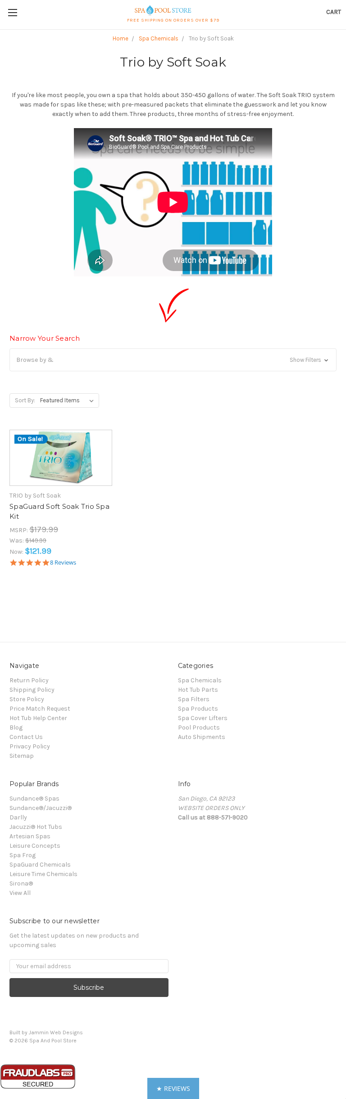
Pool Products (199, 727)
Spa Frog (22, 855)
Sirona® (21, 883)
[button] (173, 359)
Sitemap (21, 756)
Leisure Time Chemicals (43, 874)
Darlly (18, 817)
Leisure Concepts (34, 846)
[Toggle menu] (12, 12)
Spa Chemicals (200, 680)
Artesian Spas (29, 836)
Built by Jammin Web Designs (46, 1032)
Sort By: (25, 400)
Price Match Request (39, 708)
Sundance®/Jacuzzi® (40, 808)
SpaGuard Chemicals (40, 864)
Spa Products (198, 708)
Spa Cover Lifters (203, 718)
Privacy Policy (29, 746)
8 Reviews (63, 562)
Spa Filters (193, 699)
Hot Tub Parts (198, 690)
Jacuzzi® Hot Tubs (35, 827)
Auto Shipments (201, 737)
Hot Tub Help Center (38, 718)
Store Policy (26, 699)
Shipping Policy (32, 690)
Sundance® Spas (34, 798)
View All (20, 893)
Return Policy (29, 680)
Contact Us (26, 737)
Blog (16, 727)
